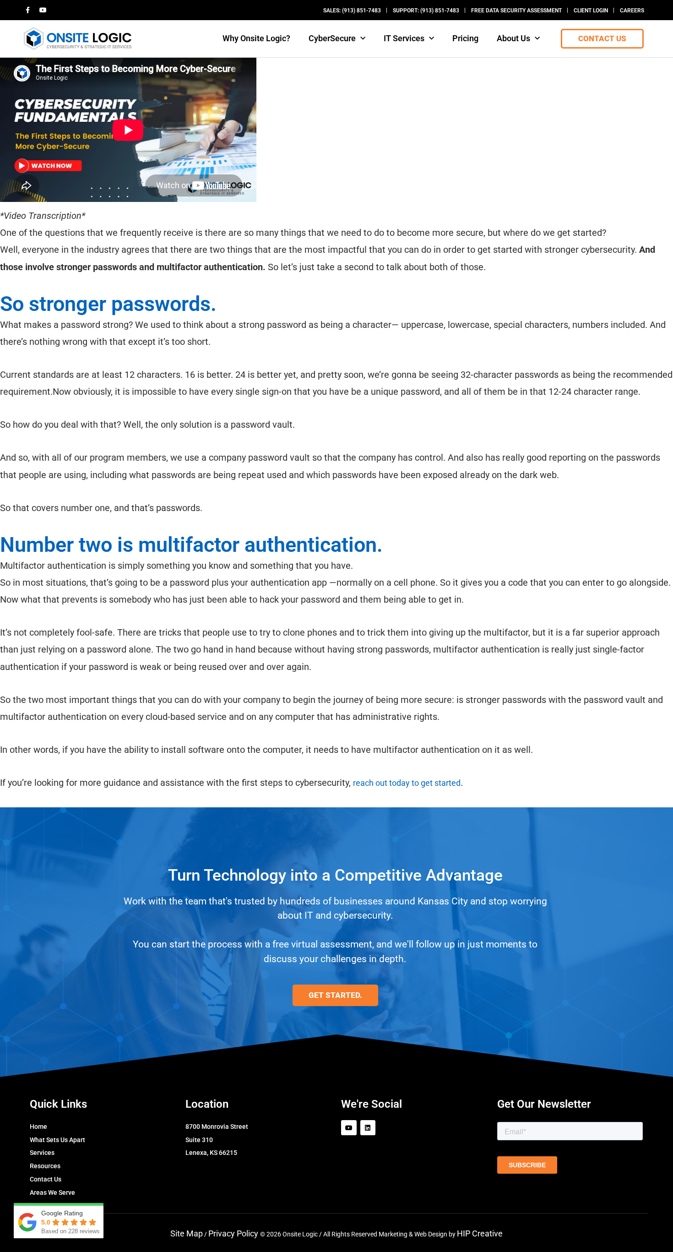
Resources (45, 1166)
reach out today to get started (407, 783)
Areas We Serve (52, 1192)
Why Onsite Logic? (256, 38)
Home (38, 1126)
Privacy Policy (234, 1233)
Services (42, 1152)
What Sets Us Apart (57, 1139)
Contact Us (45, 1179)
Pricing (465, 38)
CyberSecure (332, 38)
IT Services (404, 38)
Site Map (186, 1233)
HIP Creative (480, 1233)
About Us (513, 38)
